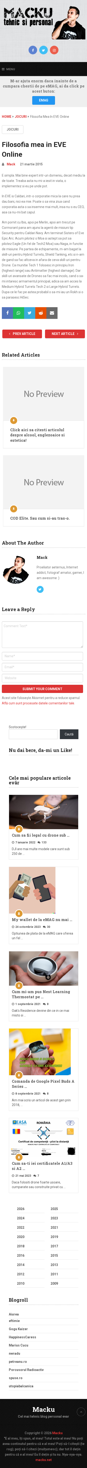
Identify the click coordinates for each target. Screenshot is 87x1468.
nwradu (14, 1353)
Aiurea (14, 1314)
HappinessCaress (22, 1337)
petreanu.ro (18, 1362)
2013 (54, 1265)
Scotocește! (17, 727)
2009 (54, 1283)
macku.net (43, 1460)
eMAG (43, 100)
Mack (11, 164)
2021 (54, 1227)
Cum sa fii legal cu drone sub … (40, 835)
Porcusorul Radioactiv (26, 1370)
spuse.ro (16, 1378)
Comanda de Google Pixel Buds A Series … (43, 1084)
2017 (54, 1246)
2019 (54, 1237)
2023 (54, 1218)
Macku (43, 1409)
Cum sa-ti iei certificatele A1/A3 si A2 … (42, 1166)
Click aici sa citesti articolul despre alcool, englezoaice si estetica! (37, 435)
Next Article (63, 334)
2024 (20, 1218)
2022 (20, 1227)
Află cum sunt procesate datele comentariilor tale (38, 703)
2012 (20, 1274)
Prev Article (23, 334)
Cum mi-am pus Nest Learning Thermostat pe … (41, 994)
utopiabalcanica (21, 1386)
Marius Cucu (18, 1345)
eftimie (14, 1321)
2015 (54, 1255)
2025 (54, 1209)
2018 (20, 1246)
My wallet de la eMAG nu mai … (42, 919)
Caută (69, 734)
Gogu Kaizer (18, 1329)
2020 (20, 1237)
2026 (20, 1209)
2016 (20, 1255)
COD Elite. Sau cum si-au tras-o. (40, 518)
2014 (20, 1265)
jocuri (13, 129)
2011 (54, 1274)
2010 (20, 1283)
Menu (10, 69)
